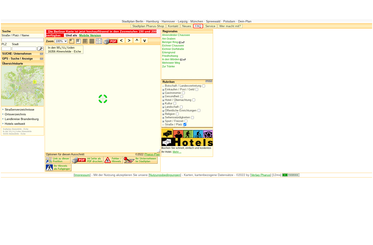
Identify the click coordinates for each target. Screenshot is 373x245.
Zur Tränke (168, 66)
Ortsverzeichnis (15, 114)
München (197, 21)
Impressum (82, 175)
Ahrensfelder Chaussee (176, 35)
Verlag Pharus (260, 175)
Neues (186, 26)
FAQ (198, 26)
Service (210, 26)
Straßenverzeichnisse (19, 109)
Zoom (50, 41)
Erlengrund (168, 52)
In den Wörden (173, 59)
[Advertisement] (79, 9)
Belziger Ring (172, 42)
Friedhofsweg (170, 56)
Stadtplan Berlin (133, 21)
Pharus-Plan (152, 154)
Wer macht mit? (230, 26)
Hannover (168, 21)
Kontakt (173, 26)
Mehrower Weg (171, 63)
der (100, 175)
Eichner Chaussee (173, 45)
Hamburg (152, 21)
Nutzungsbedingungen (164, 175)
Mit (95, 175)
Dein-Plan (244, 21)
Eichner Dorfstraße (173, 49)
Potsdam (229, 21)
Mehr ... (177, 151)
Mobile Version (90, 35)
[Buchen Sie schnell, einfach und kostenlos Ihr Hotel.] (187, 145)
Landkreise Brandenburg (22, 119)
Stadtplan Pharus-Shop (148, 26)
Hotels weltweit (15, 123)
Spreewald (213, 21)
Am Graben (168, 38)
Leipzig (182, 21)
